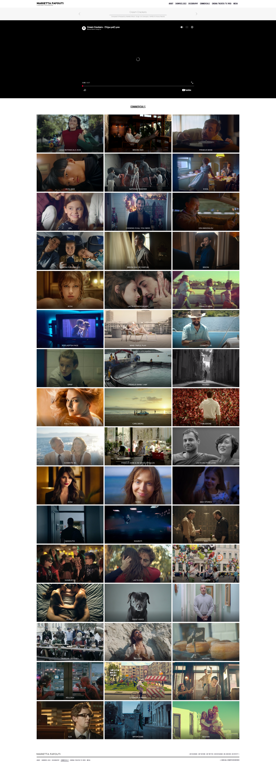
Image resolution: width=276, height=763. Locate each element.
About (171, 3)
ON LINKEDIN (227, 754)
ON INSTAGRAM (218, 754)
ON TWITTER (210, 754)
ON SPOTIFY (235, 754)
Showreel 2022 (180, 3)
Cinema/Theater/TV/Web (221, 3)
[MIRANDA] (79, 14)
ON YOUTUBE (202, 754)
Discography (193, 3)
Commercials (205, 3)
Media (235, 3)
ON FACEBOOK (193, 754)
